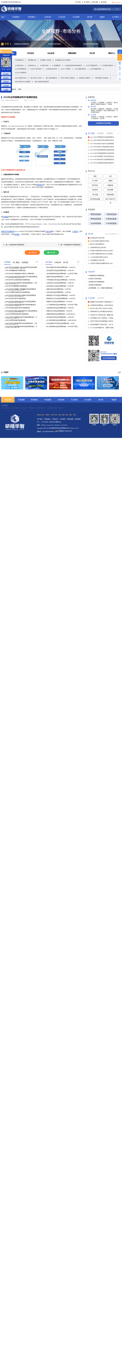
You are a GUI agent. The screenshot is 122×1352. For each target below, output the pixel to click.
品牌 (112, 234)
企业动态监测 (96, 223)
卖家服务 (23, 408)
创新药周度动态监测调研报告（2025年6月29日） (61, 314)
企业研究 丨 (110, 102)
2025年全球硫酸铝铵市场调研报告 (15, 270)
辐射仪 (60, 408)
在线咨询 (52, 252)
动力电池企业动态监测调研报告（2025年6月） (61, 286)
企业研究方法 (32, 65)
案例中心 (111, 53)
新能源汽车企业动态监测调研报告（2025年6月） (61, 298)
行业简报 (76, 17)
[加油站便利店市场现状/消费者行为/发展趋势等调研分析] (60, 383)
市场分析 (47, 17)
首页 (3, 17)
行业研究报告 (5, 408)
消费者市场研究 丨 (102, 104)
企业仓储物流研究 (80, 69)
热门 (106, 234)
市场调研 (15, 17)
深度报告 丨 (102, 109)
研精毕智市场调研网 (7, 231)
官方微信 (78, 2)
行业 (115, 234)
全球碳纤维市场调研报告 (56, 44)
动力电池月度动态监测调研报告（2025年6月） (61, 317)
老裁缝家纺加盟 (52, 408)
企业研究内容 (44, 65)
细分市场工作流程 (36, 78)
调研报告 (40, 184)
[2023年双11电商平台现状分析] (108, 383)
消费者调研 (72, 53)
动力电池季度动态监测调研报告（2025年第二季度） (63, 273)
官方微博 (86, 2)
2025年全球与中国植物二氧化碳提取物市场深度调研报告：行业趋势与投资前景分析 (21, 267)
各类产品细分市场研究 (68, 78)
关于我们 (115, 17)
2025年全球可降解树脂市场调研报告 (16, 286)
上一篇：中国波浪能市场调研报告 (13, 244)
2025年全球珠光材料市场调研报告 (15, 298)
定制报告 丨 (110, 109)
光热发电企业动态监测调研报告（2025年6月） (61, 283)
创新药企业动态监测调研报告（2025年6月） (60, 311)
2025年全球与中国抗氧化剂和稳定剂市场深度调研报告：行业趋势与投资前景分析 (21, 277)
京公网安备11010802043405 (64, 431)
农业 (110, 176)
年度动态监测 (111, 219)
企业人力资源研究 (20, 72)
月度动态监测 (111, 214)
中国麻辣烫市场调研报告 (96, 275)
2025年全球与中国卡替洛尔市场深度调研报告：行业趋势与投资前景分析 (21, 283)
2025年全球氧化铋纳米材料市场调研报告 (17, 308)
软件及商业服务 (95, 199)
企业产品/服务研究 (92, 65)
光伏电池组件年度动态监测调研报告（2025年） (61, 323)
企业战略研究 (56, 65)
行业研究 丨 (94, 102)
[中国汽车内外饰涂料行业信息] (36, 383)
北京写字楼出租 (41, 408)
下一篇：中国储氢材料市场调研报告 (69, 244)
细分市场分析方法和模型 (23, 81)
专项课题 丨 (100, 110)
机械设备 (110, 185)
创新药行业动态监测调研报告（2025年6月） (60, 301)
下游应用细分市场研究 (101, 78)
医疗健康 (110, 190)
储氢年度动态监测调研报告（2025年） (58, 276)
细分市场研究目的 (20, 78)
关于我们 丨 (41, 419)
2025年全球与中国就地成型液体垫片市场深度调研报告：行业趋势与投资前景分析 (21, 311)
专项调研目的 (19, 60)
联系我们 (78, 419)
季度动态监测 (96, 219)
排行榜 (89, 17)
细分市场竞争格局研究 (42, 81)
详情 (19, 89)
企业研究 (75, 231)
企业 (109, 234)
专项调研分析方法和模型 (63, 60)
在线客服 (103, 2)
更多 (36, 262)
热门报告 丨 (94, 109)
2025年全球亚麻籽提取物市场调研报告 (17, 314)
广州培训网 (31, 408)
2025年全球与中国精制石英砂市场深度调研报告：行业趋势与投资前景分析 (21, 317)
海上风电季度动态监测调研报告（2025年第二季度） (63, 326)
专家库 (110, 104)
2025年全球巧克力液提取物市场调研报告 (17, 280)
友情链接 (4, 405)
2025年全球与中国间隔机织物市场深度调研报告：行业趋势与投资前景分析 (21, 327)
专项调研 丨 (102, 102)
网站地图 (95, 2)
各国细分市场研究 (84, 78)
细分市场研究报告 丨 (110, 110)
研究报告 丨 (48, 419)
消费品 (110, 180)
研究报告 (31, 17)
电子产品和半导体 (110, 199)
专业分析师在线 (109, 358)
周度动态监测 (96, 214)
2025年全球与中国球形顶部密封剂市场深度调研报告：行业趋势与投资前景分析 (20, 302)
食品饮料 (95, 190)
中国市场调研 (15, 408)
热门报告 (6, 73)
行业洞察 (6, 85)
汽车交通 (95, 194)
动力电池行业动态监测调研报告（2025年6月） (61, 270)
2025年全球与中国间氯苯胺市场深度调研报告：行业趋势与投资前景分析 (21, 323)
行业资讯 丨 (110, 116)
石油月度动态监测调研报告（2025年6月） (59, 292)
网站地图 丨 (71, 419)
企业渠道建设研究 (95, 69)
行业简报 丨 (102, 116)
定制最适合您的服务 (103, 123)
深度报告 (6, 81)
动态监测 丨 (96, 118)
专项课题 (47, 400)
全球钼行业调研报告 (89, 44)
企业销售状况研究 (107, 65)
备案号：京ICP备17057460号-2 (46, 431)
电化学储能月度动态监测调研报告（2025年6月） (61, 267)
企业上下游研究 (66, 69)
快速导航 (8, 400)
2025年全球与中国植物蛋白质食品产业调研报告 (19, 273)
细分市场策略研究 (51, 78)
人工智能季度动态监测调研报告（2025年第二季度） (63, 304)
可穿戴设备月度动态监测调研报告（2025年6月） (61, 280)
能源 (95, 176)
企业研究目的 (19, 65)
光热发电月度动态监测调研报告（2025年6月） (61, 308)
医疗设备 (95, 185)
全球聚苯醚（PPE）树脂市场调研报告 (101, 288)
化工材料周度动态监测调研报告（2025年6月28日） (62, 320)
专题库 (102, 17)
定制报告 (6, 77)
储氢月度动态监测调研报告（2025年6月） (59, 289)
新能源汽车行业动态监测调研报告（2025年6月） (61, 295)
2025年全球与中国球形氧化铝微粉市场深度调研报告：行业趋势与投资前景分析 (20, 295)
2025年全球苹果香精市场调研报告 (15, 320)
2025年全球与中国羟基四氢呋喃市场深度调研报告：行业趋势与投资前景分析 (21, 305)
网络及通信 (110, 194)
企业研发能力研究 (51, 69)
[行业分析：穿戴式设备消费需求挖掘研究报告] (84, 383)
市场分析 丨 (94, 116)
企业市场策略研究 (20, 69)
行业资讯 (61, 17)
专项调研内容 (32, 60)
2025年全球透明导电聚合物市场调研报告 (17, 292)
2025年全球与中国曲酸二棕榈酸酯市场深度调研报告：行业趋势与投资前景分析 (20, 289)
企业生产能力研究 (36, 69)
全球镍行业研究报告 (19, 44)
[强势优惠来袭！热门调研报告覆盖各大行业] (12, 383)
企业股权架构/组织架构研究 (73, 65)
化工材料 (95, 180)
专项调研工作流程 (45, 60)
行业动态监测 (111, 223)
